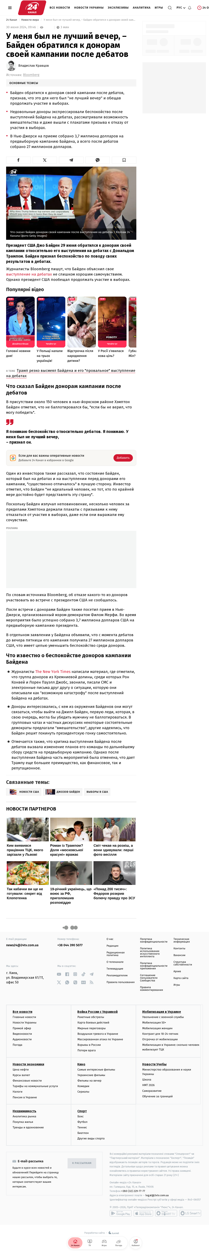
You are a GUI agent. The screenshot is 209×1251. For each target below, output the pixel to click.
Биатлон (83, 1133)
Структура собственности (182, 963)
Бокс (80, 1116)
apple (143, 1213)
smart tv (166, 1213)
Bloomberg (31, 75)
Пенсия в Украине (25, 1097)
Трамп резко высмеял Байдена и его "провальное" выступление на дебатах (70, 373)
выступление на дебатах (29, 274)
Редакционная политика (116, 954)
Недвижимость (24, 1111)
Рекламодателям (117, 975)
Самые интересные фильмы (96, 1069)
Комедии (83, 1086)
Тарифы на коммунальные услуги (35, 1086)
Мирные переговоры (91, 1028)
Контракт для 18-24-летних (160, 1034)
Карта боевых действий (93, 1022)
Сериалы (83, 1091)
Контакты (179, 948)
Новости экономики (28, 1064)
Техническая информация (181, 940)
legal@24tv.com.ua (157, 1195)
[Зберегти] (124, 160)
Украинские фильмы (91, 1075)
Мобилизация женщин (157, 1028)
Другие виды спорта (90, 1138)
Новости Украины (89, 7)
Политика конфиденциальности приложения (153, 966)
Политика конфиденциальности (153, 940)
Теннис (82, 1127)
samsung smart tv (190, 1213)
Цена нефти (21, 1069)
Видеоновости (22, 1034)
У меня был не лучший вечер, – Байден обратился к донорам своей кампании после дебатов (89, 20)
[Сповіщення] (189, 8)
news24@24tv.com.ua (22, 945)
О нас (110, 939)
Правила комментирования (151, 988)
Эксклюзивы (118, 7)
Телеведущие (115, 968)
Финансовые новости (27, 1080)
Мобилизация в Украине (161, 1012)
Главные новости (24, 1017)
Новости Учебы (154, 1064)
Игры (159, 7)
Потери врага (86, 1050)
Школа (146, 1079)
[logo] (32, 7)
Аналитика (142, 7)
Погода (17, 1045)
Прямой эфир (22, 1028)
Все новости (60, 7)
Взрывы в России (89, 1045)
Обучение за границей (157, 1096)
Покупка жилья (23, 1122)
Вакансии (179, 955)
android (121, 1213)
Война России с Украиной (97, 1012)
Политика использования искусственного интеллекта (150, 952)
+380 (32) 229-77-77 (133, 1191)
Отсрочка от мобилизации (160, 1039)
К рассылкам (81, 1163)
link (58, 974)
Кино (81, 1064)
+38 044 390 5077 (69, 945)
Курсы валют (21, 1075)
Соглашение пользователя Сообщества (149, 978)
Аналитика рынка (24, 1116)
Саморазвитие (152, 1091)
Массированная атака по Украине (100, 1039)
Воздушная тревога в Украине (97, 1034)
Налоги (17, 1091)
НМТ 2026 (148, 1085)
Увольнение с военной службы (163, 1017)
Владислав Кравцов (33, 65)
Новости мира (30, 20)
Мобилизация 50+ (154, 1022)
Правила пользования (121, 982)
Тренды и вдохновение (28, 1127)
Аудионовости (22, 1039)
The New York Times (53, 671)
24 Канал (12, 20)
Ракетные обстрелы (90, 1017)
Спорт (82, 1111)
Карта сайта (180, 978)
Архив (177, 971)
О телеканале (115, 962)
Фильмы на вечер (89, 1080)
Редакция (112, 946)
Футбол (82, 1122)
